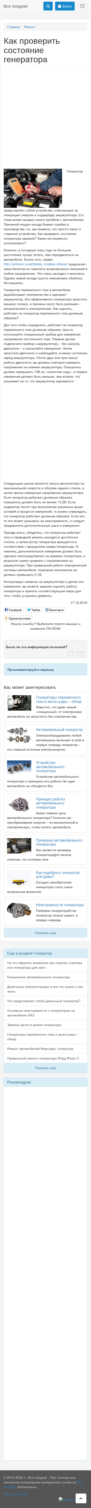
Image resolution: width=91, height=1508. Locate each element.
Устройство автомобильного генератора (50, 766)
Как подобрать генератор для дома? (58, 874)
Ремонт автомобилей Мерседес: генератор (40, 1048)
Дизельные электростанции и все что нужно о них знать (45, 988)
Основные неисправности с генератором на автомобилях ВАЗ (41, 1012)
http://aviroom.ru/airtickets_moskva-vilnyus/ (35, 264)
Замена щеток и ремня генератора (34, 1024)
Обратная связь (16, 1493)
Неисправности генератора (60, 904)
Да (71, 653)
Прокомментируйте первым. (30, 669)
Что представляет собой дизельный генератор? (43, 1000)
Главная (13, 26)
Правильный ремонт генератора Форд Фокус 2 (43, 1058)
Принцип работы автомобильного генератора (50, 803)
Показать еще (45, 932)
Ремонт (29, 26)
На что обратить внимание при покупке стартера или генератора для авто (44, 965)
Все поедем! (16, 6)
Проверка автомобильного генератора (59, 842)
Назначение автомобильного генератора (38, 977)
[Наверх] (81, 1498)
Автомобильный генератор (59, 729)
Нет (80, 653)
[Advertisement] (45, 116)
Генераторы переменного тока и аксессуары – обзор (59, 699)
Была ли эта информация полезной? (36, 646)
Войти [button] (67, 6)
